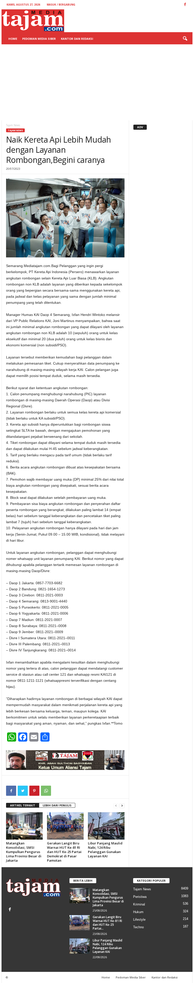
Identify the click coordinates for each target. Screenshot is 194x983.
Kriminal (139, 904)
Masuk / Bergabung (61, 4)
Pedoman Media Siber (39, 39)
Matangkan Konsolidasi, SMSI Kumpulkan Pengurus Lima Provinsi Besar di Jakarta (23, 852)
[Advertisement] (97, 82)
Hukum (138, 912)
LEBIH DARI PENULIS (57, 805)
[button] (184, 38)
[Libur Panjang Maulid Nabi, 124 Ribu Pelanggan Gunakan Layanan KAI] (106, 826)
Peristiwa (140, 897)
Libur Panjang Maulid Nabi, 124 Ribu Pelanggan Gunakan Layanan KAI (105, 849)
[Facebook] (10, 910)
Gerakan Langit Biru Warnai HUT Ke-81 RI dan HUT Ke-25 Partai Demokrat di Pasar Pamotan (64, 852)
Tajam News (15, 130)
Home (12, 39)
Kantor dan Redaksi (77, 39)
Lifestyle (139, 919)
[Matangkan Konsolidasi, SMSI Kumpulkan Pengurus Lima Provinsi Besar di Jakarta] (24, 826)
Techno (138, 927)
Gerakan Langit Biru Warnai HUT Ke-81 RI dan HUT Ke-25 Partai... (107, 923)
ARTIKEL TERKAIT (22, 805)
